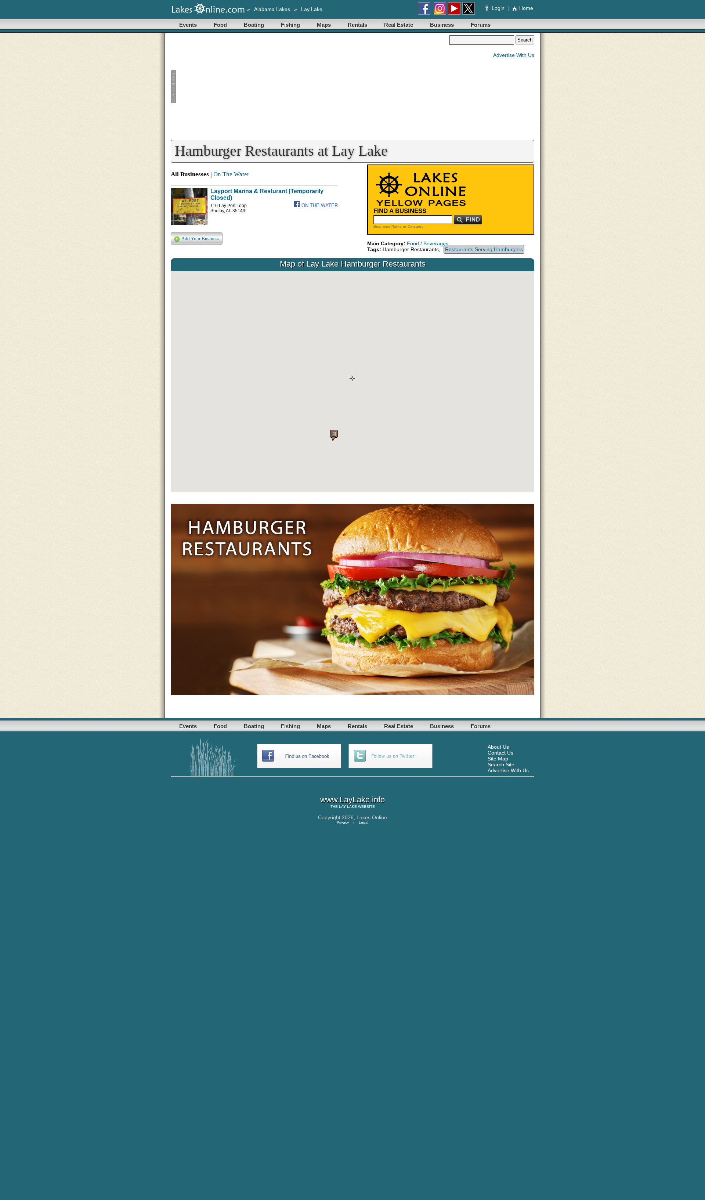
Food (220, 25)
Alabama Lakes (272, 9)
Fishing (290, 25)
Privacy (343, 822)
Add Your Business (200, 238)
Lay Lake (311, 9)
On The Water (231, 174)
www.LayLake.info (352, 799)
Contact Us (500, 753)
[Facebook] (297, 205)
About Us (498, 747)
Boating (254, 25)
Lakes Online (372, 817)
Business (442, 25)
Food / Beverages (427, 243)
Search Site (501, 764)
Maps (324, 25)
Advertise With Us (513, 55)
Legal (363, 822)
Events (188, 25)
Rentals (357, 25)
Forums (481, 25)
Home (526, 8)
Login (498, 8)
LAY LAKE (348, 807)
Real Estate (398, 25)
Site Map (498, 759)
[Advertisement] (310, 86)
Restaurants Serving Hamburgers (484, 249)
